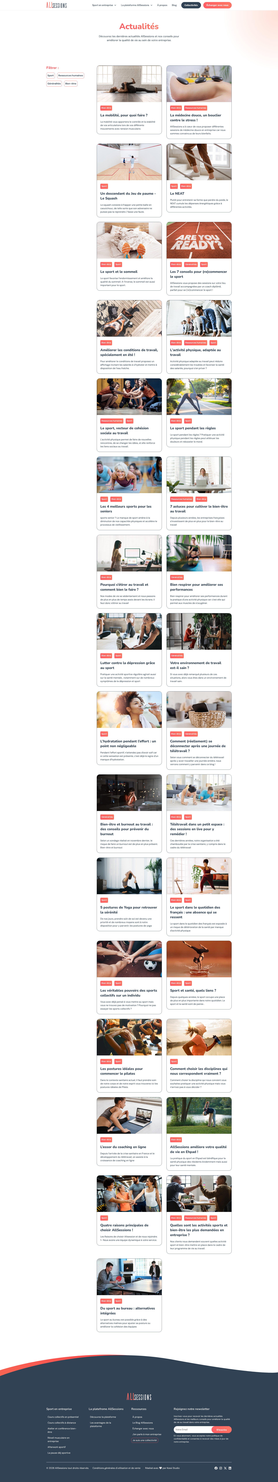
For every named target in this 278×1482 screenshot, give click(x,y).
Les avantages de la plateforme (100, 1424)
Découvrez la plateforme (103, 1416)
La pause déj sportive (59, 1452)
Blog (174, 5)
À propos (162, 5)
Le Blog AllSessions (142, 1422)
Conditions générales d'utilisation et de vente (116, 1468)
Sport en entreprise (102, 5)
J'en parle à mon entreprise (146, 1434)
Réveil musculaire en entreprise (59, 1439)
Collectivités (191, 5)
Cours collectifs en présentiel (63, 1416)
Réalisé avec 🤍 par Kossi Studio (162, 1468)
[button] (104, 5)
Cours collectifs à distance (62, 1422)
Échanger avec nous (217, 5)
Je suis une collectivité (145, 1440)
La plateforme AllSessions (135, 5)
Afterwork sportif (57, 1447)
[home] (56, 5)
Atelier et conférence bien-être (62, 1430)
